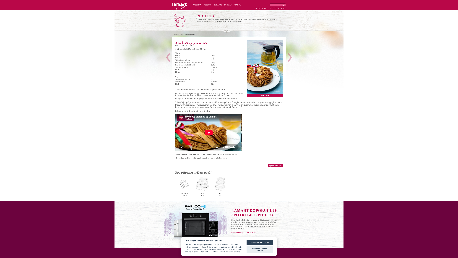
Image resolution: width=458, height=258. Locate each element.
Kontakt (228, 5)
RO (279, 8)
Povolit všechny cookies (260, 242)
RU (273, 8)
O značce (218, 5)
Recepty (207, 5)
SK (259, 8)
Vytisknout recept (275, 166)
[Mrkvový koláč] (168, 57)
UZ (282, 8)
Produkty (197, 5)
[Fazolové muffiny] (290, 57)
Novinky (237, 5)
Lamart (177, 4)
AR (284, 8)
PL (267, 8)
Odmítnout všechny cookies (259, 249)
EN (262, 8)
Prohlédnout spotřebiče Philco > (243, 233)
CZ (256, 8)
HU (265, 8)
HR (270, 8)
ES (276, 8)
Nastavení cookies (233, 252)
